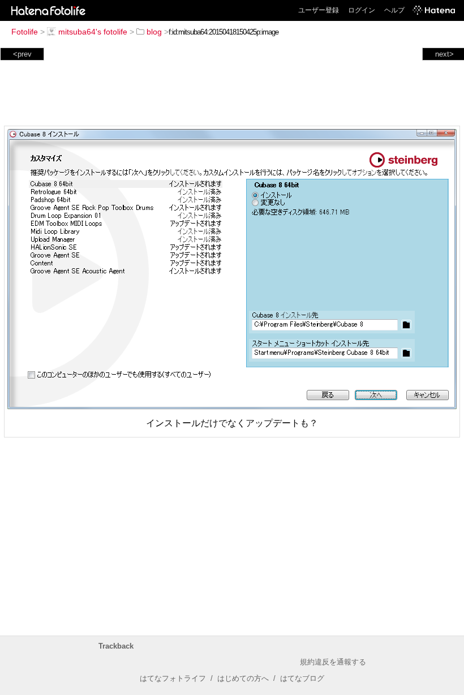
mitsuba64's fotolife (92, 31)
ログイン (361, 10)
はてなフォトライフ (173, 678)
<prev (22, 54)
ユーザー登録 (318, 10)
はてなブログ (302, 678)
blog (154, 31)
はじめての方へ (243, 678)
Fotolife (24, 31)
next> (444, 54)
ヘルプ (394, 10)
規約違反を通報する (333, 662)
